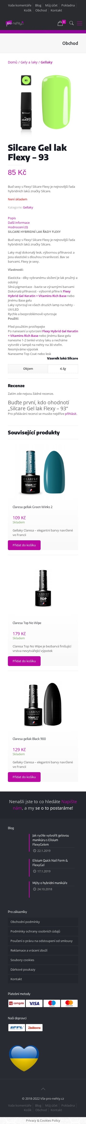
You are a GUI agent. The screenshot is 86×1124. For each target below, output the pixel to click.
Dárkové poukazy (23, 969)
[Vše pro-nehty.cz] (15, 23)
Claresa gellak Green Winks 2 (32, 507)
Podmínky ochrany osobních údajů (35, 931)
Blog (38, 5)
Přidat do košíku (24, 545)
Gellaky (47, 62)
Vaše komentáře (19, 5)
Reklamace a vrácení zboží (29, 950)
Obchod (41, 10)
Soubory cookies (22, 960)
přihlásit (70, 413)
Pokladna (68, 5)
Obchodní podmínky (25, 922)
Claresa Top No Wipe (27, 623)
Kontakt (56, 10)
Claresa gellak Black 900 (29, 739)
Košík (28, 10)
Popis (12, 218)
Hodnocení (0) (18, 227)
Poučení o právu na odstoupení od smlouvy (42, 941)
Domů (12, 62)
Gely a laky (29, 62)
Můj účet (51, 5)
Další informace (19, 222)
